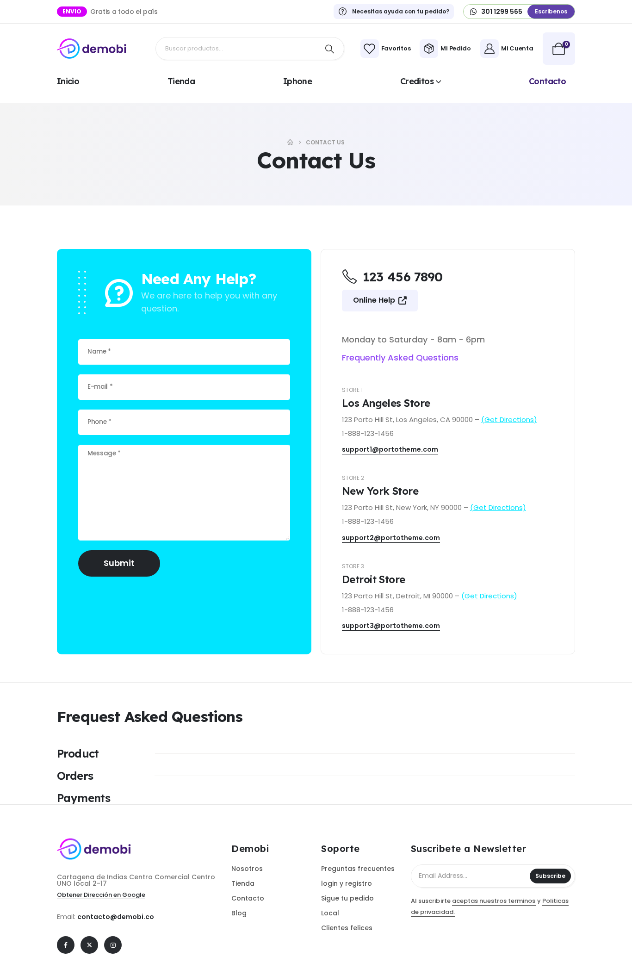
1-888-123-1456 (368, 433)
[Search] (330, 48)
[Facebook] (65, 945)
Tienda (181, 81)
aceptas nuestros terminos (494, 900)
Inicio (68, 81)
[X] (89, 945)
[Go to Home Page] (290, 142)
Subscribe (550, 876)
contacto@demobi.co (115, 916)
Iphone (297, 81)
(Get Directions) (509, 419)
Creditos (417, 81)
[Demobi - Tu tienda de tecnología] (91, 48)
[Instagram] (113, 945)
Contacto (547, 81)
